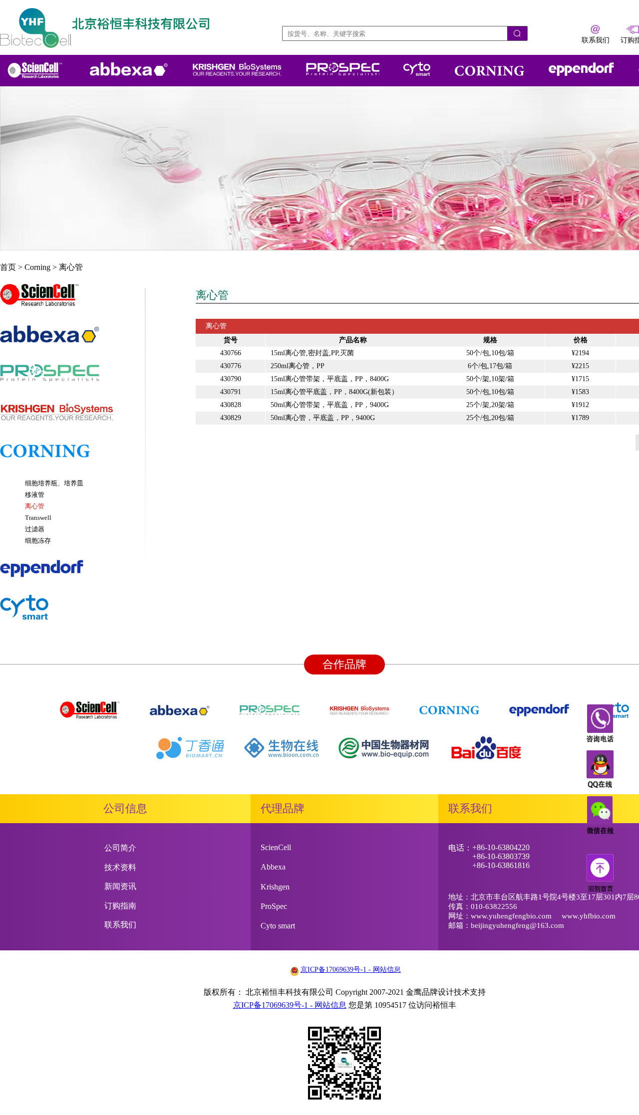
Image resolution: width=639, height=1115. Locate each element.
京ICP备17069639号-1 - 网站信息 (351, 969)
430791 (230, 392)
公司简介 (120, 848)
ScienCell (276, 847)
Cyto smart (278, 925)
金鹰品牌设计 (430, 992)
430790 (230, 379)
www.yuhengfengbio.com (511, 916)
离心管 (71, 267)
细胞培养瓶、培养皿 (54, 483)
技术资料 (120, 867)
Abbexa (273, 867)
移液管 (34, 494)
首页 (8, 267)
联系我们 (120, 924)
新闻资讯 (120, 886)
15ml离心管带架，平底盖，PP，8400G (330, 379)
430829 (230, 418)
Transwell (38, 517)
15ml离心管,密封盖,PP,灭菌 (312, 353)
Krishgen (275, 887)
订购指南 (120, 905)
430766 (230, 353)
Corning (37, 267)
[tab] (72, 300)
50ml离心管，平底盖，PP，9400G (323, 418)
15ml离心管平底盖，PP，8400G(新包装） (334, 392)
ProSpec (274, 906)
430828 (230, 405)
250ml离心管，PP (297, 366)
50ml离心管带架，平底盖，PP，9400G (330, 405)
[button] (72, 300)
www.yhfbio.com (589, 916)
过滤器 (34, 529)
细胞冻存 (38, 540)
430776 (230, 366)
